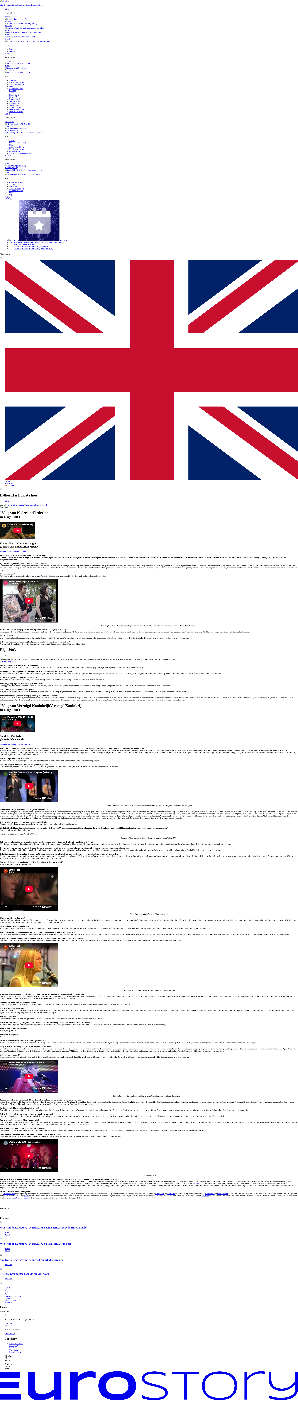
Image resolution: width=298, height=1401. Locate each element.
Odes (11, 195)
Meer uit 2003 (21, 552)
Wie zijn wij (13, 1346)
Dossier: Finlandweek (17, 110)
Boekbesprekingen (16, 89)
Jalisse (26, 1196)
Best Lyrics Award (16, 1344)
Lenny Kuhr (159, 1194)
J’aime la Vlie (199, 1183)
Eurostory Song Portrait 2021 (20, 153)
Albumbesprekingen (16, 84)
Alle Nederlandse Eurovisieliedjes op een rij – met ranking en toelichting (36, 242)
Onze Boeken (14, 1350)
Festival (9, 198)
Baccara (27, 1198)
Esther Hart (9, 1294)
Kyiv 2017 (13, 97)
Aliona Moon (210, 1194)
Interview (8, 501)
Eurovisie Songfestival (13, 1296)
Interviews (8, 9)
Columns (12, 91)
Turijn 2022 (13, 105)
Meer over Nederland (8, 552)
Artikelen (12, 80)
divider (11, 93)
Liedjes (7, 114)
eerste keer (9, 1194)
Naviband (205, 1196)
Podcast (12, 51)
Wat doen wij (14, 1348)
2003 (6, 1290)
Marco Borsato (10, 1300)
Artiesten (8, 155)
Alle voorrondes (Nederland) (24, 244)
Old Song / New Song (17, 143)
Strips (11, 145)
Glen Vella (171, 1194)
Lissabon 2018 (14, 99)
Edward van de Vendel (38, 505)
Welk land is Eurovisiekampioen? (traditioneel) (31, 246)
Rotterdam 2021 (15, 103)
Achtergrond (9, 53)
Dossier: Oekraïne (16, 112)
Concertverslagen (15, 182)
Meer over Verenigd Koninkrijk (11, 744)
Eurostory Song (15, 1352)
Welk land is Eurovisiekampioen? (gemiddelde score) (33, 249)
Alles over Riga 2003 (8, 661)
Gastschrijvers (14, 151)
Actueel (12, 141)
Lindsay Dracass (15, 1198)
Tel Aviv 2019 (14, 101)
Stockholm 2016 (15, 95)
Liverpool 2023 (15, 107)
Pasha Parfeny (222, 1194)
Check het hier (10, 1324)
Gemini (7, 1298)
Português (10, 485)
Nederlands (9, 483)
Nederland (8, 1288)
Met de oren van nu (16, 82)
